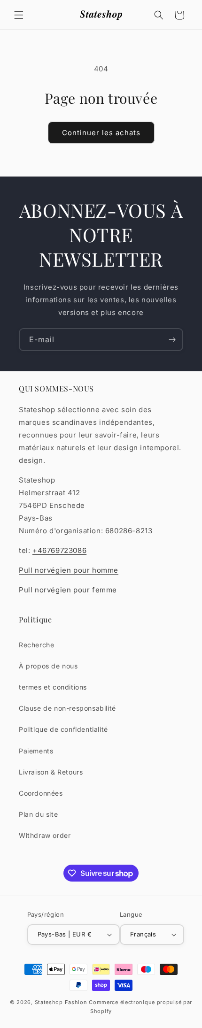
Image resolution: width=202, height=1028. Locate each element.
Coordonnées (41, 793)
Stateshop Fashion (61, 1002)
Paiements (36, 751)
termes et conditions (53, 687)
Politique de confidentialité (63, 729)
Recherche (36, 645)
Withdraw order (44, 835)
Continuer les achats (101, 132)
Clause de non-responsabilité (67, 708)
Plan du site (38, 814)
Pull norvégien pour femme (68, 589)
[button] (18, 15)
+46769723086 (59, 550)
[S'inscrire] (172, 339)
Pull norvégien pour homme (68, 570)
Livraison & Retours (51, 772)
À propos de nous (48, 666)
